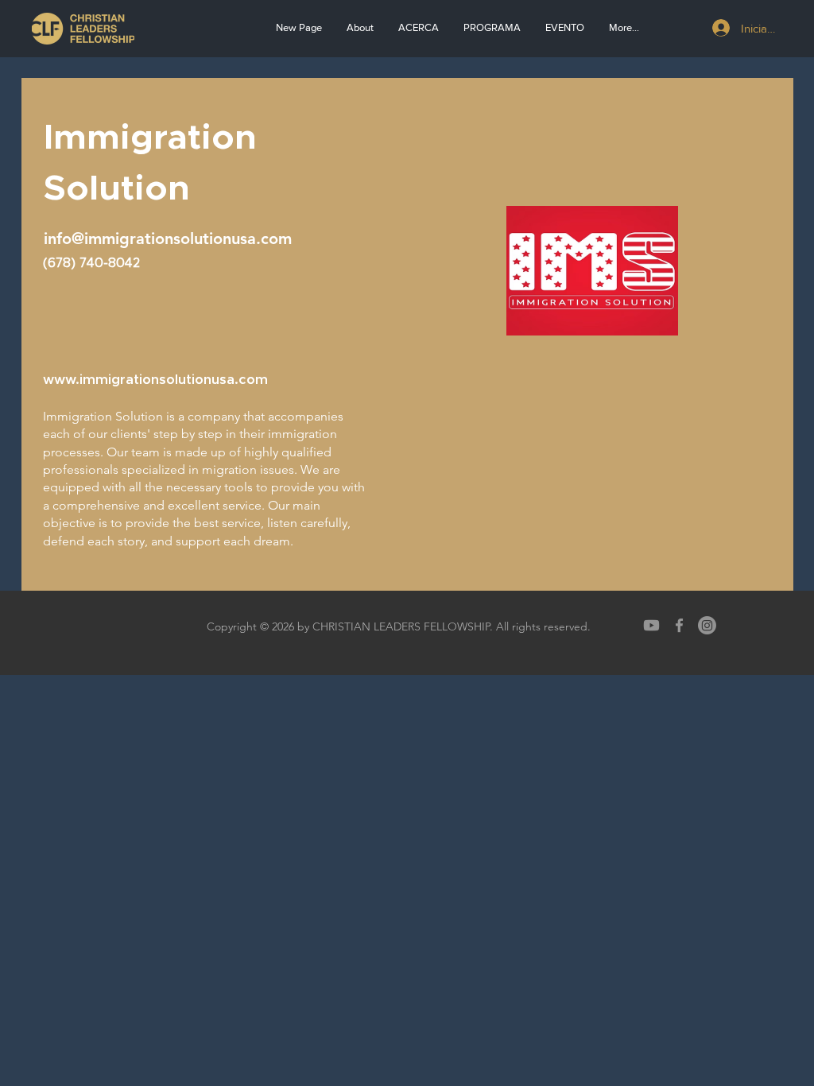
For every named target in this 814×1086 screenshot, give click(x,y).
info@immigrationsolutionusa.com (168, 238)
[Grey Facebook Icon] (679, 625)
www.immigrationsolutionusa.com (155, 379)
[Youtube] (651, 625)
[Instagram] (707, 625)
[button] (418, 28)
